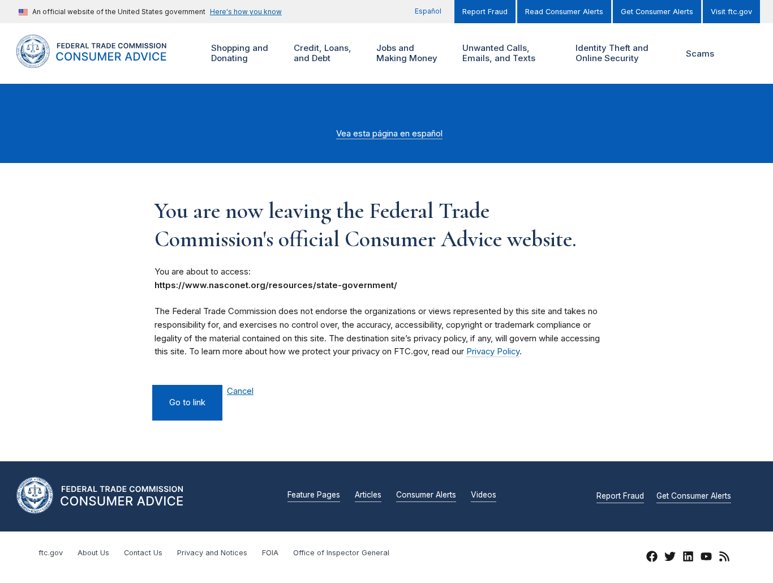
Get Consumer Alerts (657, 11)
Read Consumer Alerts (564, 11)
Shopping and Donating (238, 52)
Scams (700, 53)
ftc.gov (50, 552)
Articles (368, 495)
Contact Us (143, 552)
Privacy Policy (492, 351)
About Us (93, 552)
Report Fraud (485, 11)
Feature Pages (313, 495)
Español (428, 11)
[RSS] (724, 558)
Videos (483, 495)
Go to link (187, 402)
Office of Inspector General (341, 552)
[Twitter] (670, 558)
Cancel (240, 391)
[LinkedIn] (688, 558)
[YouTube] (706, 558)
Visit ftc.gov (731, 11)
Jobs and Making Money (405, 52)
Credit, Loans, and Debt (321, 52)
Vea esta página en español (389, 133)
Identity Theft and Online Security (611, 52)
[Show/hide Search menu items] (741, 54)
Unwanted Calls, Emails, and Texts (497, 52)
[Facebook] (652, 558)
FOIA (270, 552)
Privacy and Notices (212, 552)
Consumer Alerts (426, 495)
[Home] (103, 61)
